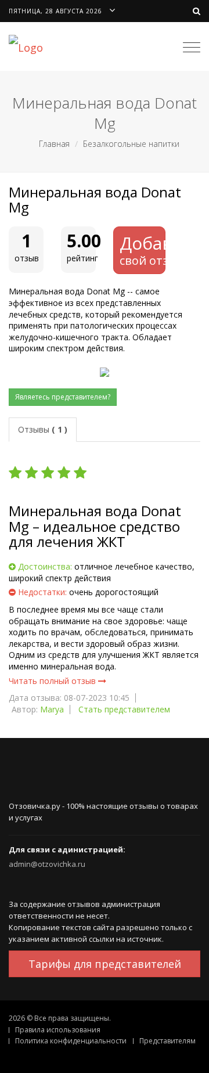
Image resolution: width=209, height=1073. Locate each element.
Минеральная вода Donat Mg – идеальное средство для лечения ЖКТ (95, 526)
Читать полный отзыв (53, 680)
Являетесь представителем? (62, 397)
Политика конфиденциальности (71, 1041)
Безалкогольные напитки (131, 143)
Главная (54, 143)
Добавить (142, 249)
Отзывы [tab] (42, 429)
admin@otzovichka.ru (47, 864)
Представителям (167, 1041)
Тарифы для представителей (104, 964)
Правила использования (57, 1030)
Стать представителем (124, 709)
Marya (52, 709)
